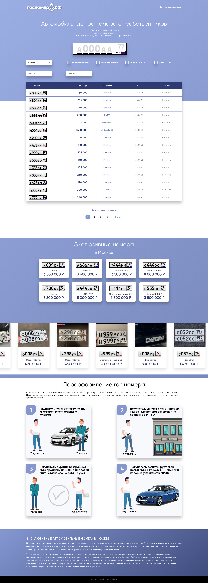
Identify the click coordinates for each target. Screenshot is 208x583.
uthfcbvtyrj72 (107, 130)
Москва (31, 63)
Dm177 (107, 115)
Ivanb (107, 190)
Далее (118, 217)
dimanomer (107, 122)
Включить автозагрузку (104, 210)
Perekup (107, 92)
